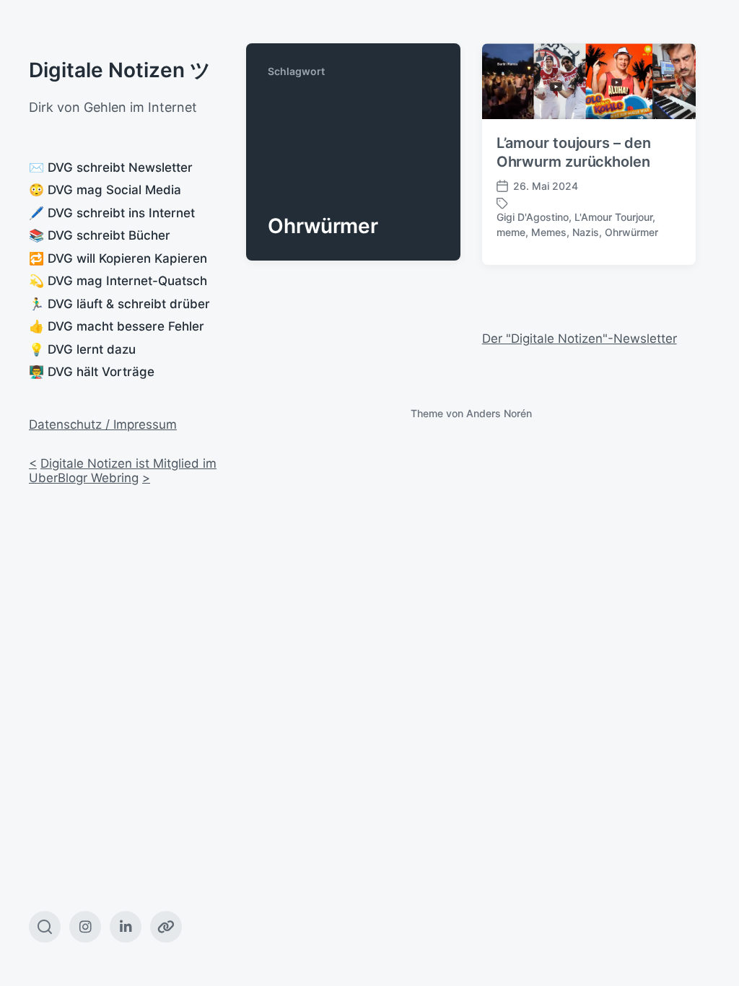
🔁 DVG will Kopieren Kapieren (118, 258)
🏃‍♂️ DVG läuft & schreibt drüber (119, 304)
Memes (549, 232)
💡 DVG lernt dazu (82, 349)
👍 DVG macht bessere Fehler (116, 326)
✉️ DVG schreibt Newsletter (111, 167)
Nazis (585, 232)
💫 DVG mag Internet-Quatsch (118, 281)
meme (511, 232)
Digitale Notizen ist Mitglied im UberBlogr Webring (123, 470)
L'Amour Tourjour (613, 217)
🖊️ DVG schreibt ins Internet (112, 213)
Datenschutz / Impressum (103, 424)
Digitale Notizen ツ (120, 70)
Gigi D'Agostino (533, 217)
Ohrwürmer (631, 232)
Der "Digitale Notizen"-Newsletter (579, 338)
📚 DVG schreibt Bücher (99, 235)
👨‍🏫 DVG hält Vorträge (91, 372)
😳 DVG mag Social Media (105, 190)
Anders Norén (499, 413)
